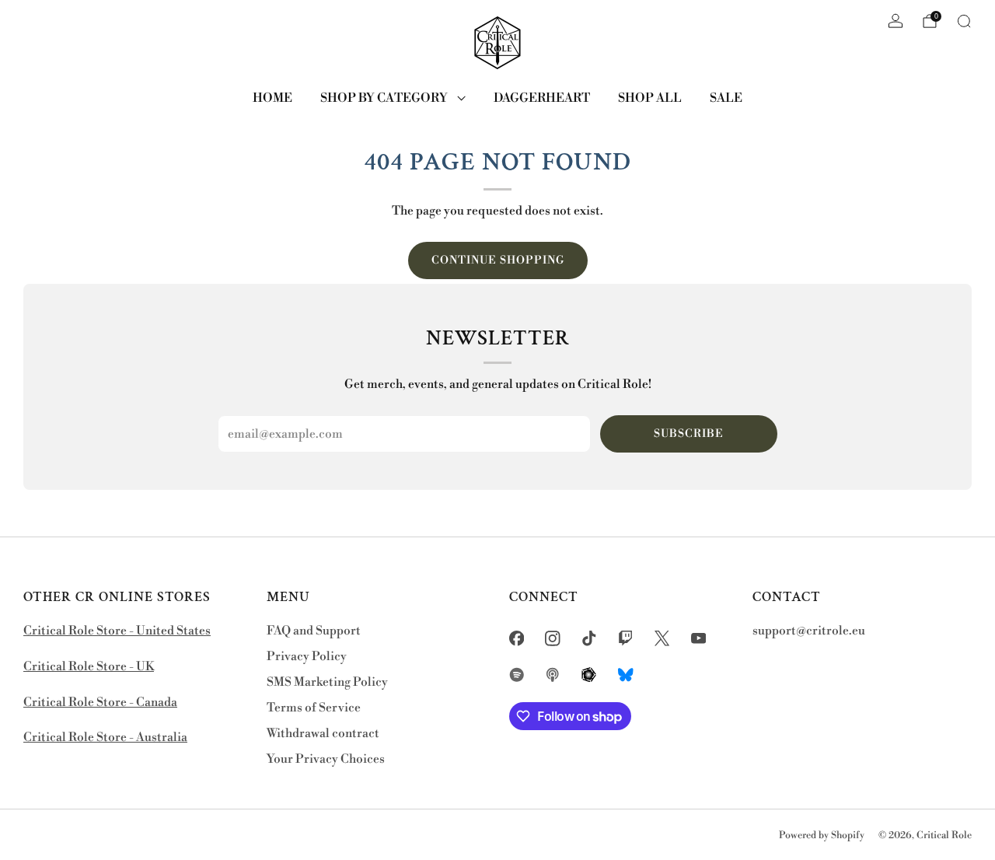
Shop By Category (384, 98)
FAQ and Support (314, 631)
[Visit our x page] (662, 638)
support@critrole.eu (808, 631)
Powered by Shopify (821, 835)
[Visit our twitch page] (625, 638)
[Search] (964, 21)
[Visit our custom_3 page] (589, 674)
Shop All (650, 98)
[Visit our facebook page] (516, 638)
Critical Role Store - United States (117, 631)
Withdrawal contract (323, 733)
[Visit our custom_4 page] (625, 674)
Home (272, 98)
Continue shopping (497, 260)
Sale (726, 98)
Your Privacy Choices (326, 759)
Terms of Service (314, 708)
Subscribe (689, 434)
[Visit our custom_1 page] (516, 674)
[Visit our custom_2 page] (553, 674)
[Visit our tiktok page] (589, 638)
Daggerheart (542, 98)
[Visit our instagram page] (553, 638)
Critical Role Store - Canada (100, 702)
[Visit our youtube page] (698, 638)
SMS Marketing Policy (327, 682)
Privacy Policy (307, 656)
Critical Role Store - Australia (105, 737)
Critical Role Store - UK (88, 666)
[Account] (895, 21)
